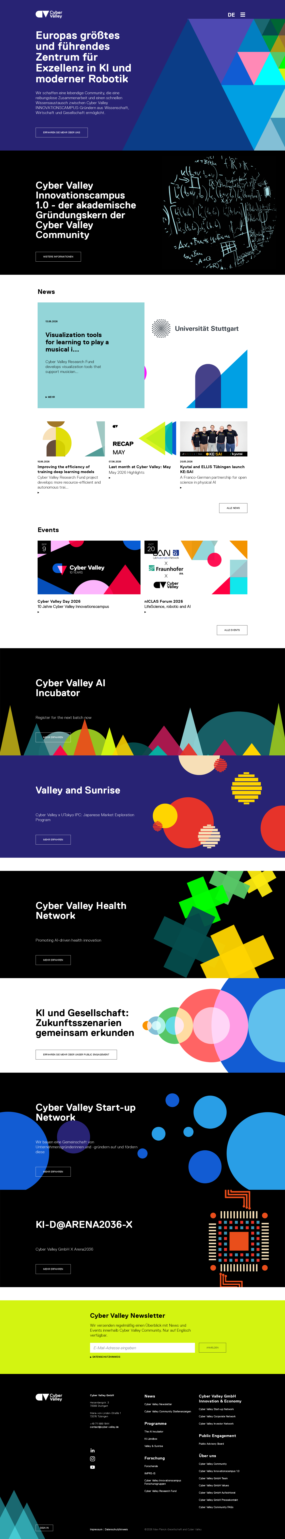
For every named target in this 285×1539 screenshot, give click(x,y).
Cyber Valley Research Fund (160, 1491)
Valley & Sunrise (153, 1446)
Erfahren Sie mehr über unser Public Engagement (76, 1054)
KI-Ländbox (150, 1438)
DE (231, 15)
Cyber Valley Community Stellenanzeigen (167, 1411)
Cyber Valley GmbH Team (213, 1478)
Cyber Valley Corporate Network (217, 1416)
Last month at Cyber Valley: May (140, 467)
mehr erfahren (53, 839)
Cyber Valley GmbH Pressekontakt (218, 1499)
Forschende (151, 1466)
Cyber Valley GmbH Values (214, 1485)
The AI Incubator (153, 1431)
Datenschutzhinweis (106, 1356)
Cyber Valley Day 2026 (59, 601)
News (149, 1396)
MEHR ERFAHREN (53, 1269)
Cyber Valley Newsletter (158, 1404)
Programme (155, 1423)
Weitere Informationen (58, 256)
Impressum (96, 1529)
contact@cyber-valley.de (104, 1427)
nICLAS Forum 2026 (163, 601)
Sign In (44, 1527)
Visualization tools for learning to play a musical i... (77, 342)
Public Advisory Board (211, 1443)
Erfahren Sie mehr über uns (61, 132)
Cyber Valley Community (213, 1463)
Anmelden (212, 1347)
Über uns (207, 1456)
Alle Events (232, 630)
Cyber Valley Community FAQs (216, 1507)
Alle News (233, 508)
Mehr (51, 397)
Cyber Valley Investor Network (216, 1423)
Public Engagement (217, 1435)
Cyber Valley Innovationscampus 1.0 (219, 1471)
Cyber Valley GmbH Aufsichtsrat (217, 1492)
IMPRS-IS (150, 1473)
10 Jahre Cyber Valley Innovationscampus (73, 606)
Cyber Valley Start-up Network (216, 1409)
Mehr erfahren (53, 737)
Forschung (154, 1458)
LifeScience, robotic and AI (167, 606)
